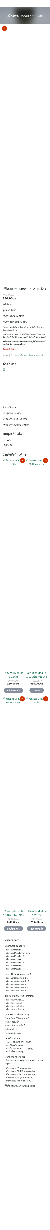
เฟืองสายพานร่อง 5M (15, 1006)
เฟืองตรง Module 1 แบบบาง (18, 953)
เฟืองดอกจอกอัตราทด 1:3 (17, 987)
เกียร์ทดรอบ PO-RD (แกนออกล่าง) (20, 1071)
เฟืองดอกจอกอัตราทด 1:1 (17, 978)
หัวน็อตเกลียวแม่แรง (14, 1033)
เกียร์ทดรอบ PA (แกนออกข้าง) (19, 1068)
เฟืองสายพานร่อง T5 (15, 1009)
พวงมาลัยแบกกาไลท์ (15, 1025)
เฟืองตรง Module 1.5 (15, 956)
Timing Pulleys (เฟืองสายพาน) (19, 996)
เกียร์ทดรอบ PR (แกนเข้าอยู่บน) (19, 1077)
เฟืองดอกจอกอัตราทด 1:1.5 (17, 981)
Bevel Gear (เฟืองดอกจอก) (18, 974)
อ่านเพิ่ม (36, 690)
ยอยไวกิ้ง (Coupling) (14, 1052)
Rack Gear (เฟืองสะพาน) (17, 1018)
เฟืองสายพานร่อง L (14, 1003)
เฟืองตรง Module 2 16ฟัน (25, 16)
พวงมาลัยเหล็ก (12, 1022)
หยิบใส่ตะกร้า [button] (13, 690)
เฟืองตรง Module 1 (14, 950)
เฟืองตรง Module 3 (14, 966)
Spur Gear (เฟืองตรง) (19, 355)
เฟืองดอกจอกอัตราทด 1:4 (17, 991)
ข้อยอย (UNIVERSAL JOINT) (18, 1042)
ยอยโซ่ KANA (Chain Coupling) (19, 1048)
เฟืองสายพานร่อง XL (15, 1000)
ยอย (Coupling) (12, 1038)
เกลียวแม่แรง (11, 1029)
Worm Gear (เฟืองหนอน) (17, 1014)
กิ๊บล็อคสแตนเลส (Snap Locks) (20, 1086)
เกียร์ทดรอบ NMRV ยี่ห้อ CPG (18, 1081)
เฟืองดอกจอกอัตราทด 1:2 (17, 984)
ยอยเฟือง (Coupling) (14, 1045)
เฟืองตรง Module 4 (14, 969)
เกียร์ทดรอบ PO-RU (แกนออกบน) (20, 1074)
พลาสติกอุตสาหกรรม (15, 1057)
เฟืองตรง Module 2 (35, 355)
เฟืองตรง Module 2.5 (15, 962)
